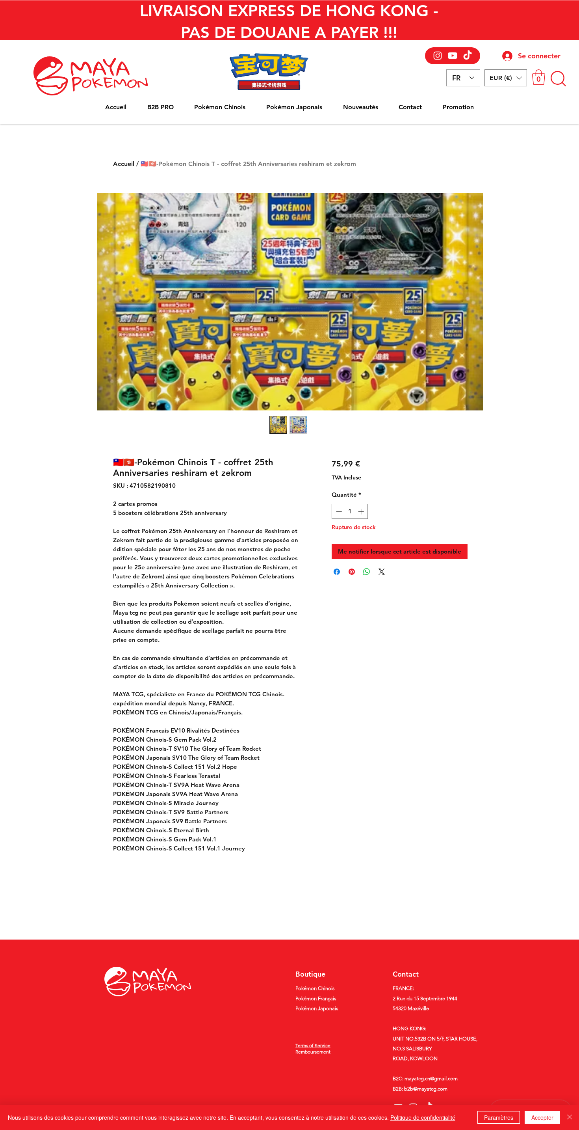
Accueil (123, 164)
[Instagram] (437, 55)
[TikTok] (467, 55)
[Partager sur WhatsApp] (366, 571)
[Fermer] (569, 1117)
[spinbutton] (349, 511)
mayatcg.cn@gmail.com (431, 1079)
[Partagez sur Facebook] (336, 571)
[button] (505, 77)
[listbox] (505, 77)
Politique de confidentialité (422, 1117)
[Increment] (361, 511)
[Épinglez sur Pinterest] (351, 571)
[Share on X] (381, 571)
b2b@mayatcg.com (425, 1089)
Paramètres (498, 1117)
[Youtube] (452, 55)
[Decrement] (338, 511)
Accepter (542, 1117)
